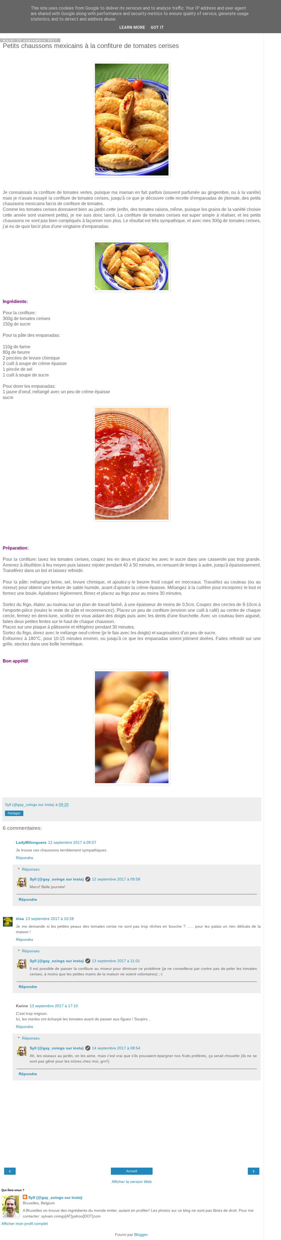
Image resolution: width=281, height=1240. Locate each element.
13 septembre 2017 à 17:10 (54, 1006)
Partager (14, 813)
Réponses (31, 869)
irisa (20, 918)
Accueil (131, 1171)
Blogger (140, 1234)
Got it (157, 27)
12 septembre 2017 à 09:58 (116, 879)
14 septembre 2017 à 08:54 (116, 1048)
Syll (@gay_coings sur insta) (57, 879)
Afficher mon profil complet (24, 1223)
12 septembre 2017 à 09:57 (72, 842)
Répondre (24, 858)
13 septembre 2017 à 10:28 (50, 918)
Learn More (132, 27)
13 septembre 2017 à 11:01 (116, 961)
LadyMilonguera (31, 842)
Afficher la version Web (132, 1181)
